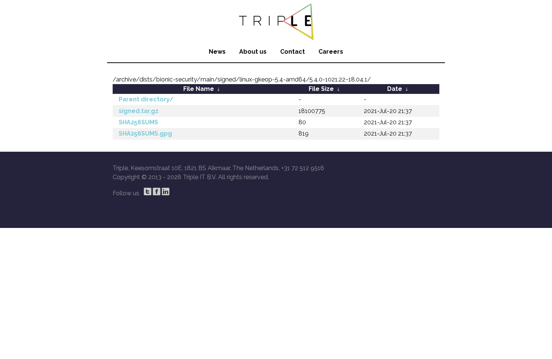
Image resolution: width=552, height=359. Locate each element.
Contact (292, 51)
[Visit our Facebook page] (156, 191)
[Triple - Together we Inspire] (276, 20)
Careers (330, 51)
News (217, 51)
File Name (198, 88)
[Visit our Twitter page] (147, 191)
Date (394, 88)
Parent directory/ (146, 99)
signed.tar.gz (138, 111)
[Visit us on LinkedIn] (165, 191)
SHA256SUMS (138, 122)
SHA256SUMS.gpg (145, 133)
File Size (321, 88)
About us (253, 51)
